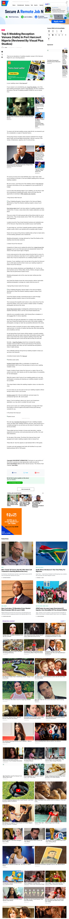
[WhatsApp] (62, 36)
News (2, 567)
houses (11, 316)
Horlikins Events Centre (13, 363)
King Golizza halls (11, 208)
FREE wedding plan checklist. (28, 193)
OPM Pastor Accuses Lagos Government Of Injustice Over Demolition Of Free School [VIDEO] (51, 609)
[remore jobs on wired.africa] (34, 15)
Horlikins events (11, 395)
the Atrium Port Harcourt (20, 422)
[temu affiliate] (26, 70)
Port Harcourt (23, 83)
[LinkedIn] (59, 36)
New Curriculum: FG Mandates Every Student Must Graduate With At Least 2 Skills (15, 609)
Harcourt (24, 356)
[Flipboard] (52, 36)
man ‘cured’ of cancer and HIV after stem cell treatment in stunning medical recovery (16, 570)
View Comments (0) (25, 489)
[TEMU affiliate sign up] (11, 521)
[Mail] (65, 36)
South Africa (40, 567)
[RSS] (55, 36)
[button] (67, 1)
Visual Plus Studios (32, 87)
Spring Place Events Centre (14, 309)
